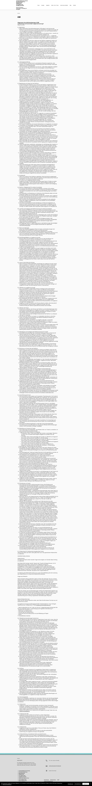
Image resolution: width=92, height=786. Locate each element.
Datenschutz (53, 779)
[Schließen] (90, 784)
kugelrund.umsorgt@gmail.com (35, 566)
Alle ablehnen (78, 783)
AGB (58, 779)
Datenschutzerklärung (24, 711)
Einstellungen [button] (70, 783)
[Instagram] (46, 770)
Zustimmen (85, 783)
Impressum (46, 779)
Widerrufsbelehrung (48, 781)
